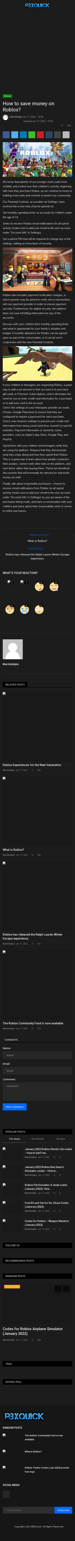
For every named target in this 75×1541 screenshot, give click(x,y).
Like (10, 596)
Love (39, 596)
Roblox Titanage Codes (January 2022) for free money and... (35, 1331)
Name (6, 1048)
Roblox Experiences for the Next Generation (32, 765)
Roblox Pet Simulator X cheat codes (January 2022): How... (46, 1187)
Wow (39, 619)
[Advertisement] (37, 39)
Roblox (7, 96)
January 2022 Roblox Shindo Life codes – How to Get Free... (48, 1151)
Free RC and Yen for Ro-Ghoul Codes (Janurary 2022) (47, 1204)
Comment (9, 1079)
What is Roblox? (37, 541)
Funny (53, 596)
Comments (11, 1039)
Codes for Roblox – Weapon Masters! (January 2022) (47, 1223)
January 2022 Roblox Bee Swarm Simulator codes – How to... (44, 1169)
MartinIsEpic (16, 116)
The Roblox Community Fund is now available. (33, 1023)
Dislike (24, 596)
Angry (10, 619)
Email (6, 1063)
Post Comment (14, 1107)
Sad (25, 619)
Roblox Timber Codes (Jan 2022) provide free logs (47, 1469)
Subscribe (63, 1510)
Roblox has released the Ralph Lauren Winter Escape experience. (37, 556)
